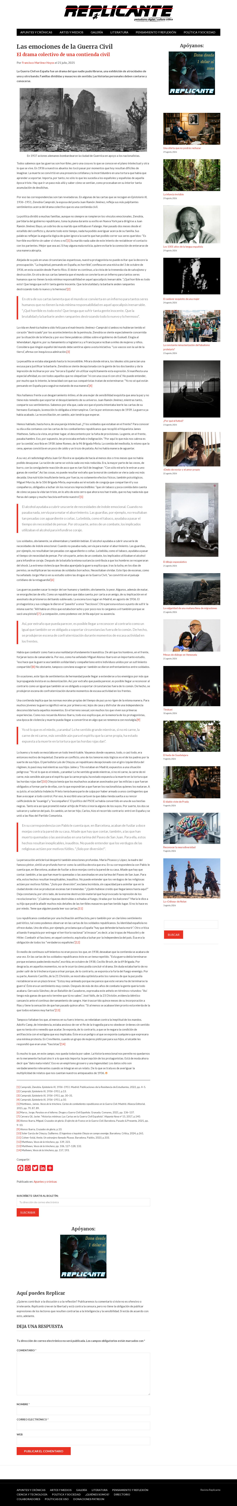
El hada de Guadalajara (175, 755)
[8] (33, 666)
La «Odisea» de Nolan (174, 901)
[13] (57, 1010)
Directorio (122, 1494)
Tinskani (167, 709)
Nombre (23, 1404)
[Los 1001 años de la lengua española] (191, 225)
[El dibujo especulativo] (191, 520)
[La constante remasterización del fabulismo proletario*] (191, 326)
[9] (138, 719)
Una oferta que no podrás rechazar (182, 148)
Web (20, 1434)
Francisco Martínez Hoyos (38, 62)
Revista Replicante (210, 1489)
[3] (68, 351)
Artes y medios (71, 32)
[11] (80, 908)
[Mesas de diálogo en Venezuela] (191, 636)
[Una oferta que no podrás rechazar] (191, 129)
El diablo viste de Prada (176, 801)
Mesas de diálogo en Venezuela (180, 654)
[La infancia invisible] (191, 175)
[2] (68, 289)
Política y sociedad (199, 32)
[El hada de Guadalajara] (191, 737)
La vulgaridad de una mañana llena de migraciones (190, 608)
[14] (62, 1044)
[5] (81, 496)
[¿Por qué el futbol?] (191, 389)
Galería (97, 32)
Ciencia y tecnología (32, 1494)
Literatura (119, 32)
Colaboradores (28, 1499)
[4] (90, 385)
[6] (52, 579)
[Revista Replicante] (118, 13)
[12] (77, 942)
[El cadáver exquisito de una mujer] (191, 277)
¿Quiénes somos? (97, 1494)
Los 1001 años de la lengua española (183, 246)
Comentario (26, 1350)
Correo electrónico (33, 1419)
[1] (68, 240)
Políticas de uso (57, 1499)
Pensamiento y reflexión (156, 32)
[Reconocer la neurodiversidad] (191, 829)
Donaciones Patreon (88, 1499)
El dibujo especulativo (175, 561)
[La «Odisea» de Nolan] (191, 878)
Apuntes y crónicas (36, 32)
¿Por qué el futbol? (173, 420)
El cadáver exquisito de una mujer (181, 298)
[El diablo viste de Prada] (191, 783)
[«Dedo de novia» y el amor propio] (191, 450)
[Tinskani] (191, 687)
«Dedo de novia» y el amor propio (181, 469)
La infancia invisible (173, 194)
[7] (39, 613)
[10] (44, 781)
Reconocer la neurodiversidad (179, 847)
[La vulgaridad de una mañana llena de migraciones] (191, 589)
